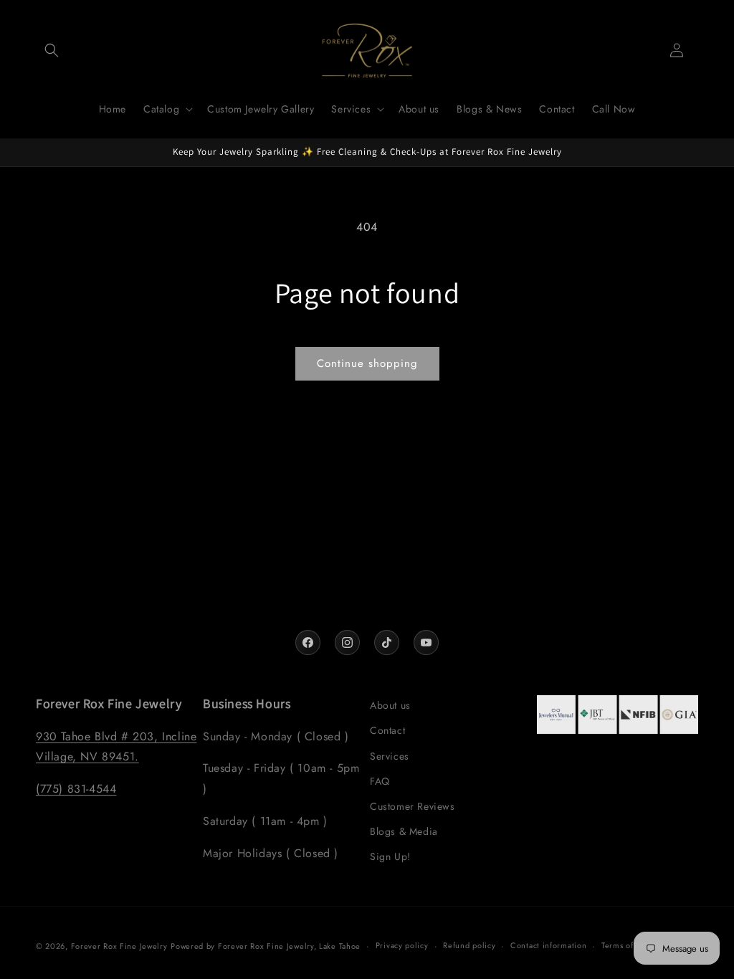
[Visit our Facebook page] (307, 642)
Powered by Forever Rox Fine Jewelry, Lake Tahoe (266, 946)
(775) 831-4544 (76, 788)
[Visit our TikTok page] (386, 642)
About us (390, 705)
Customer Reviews (412, 806)
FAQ (380, 781)
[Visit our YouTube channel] (426, 642)
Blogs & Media (404, 831)
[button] (51, 50)
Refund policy (469, 945)
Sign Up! (390, 856)
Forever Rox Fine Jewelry (119, 946)
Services (389, 756)
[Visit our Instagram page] (347, 642)
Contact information (548, 945)
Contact (387, 730)
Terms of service (632, 945)
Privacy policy (402, 945)
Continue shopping (367, 363)
